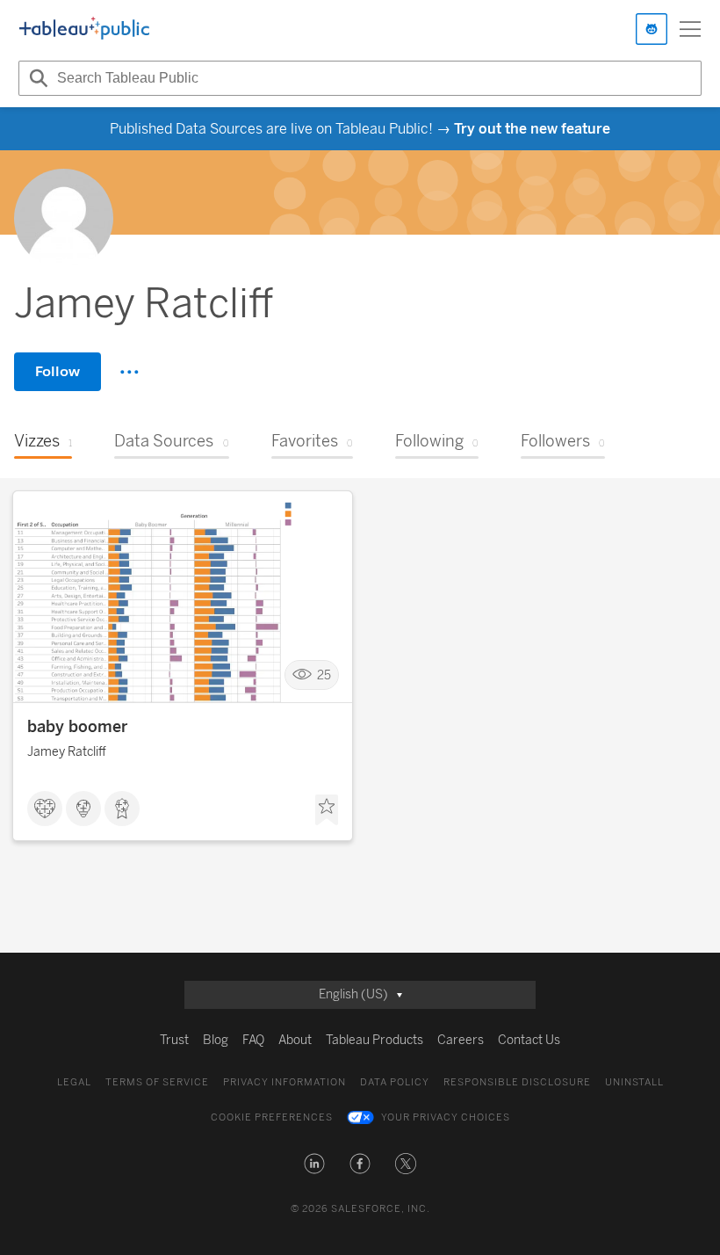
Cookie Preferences (272, 1117)
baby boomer (77, 726)
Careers (460, 1040)
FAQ (253, 1040)
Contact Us (529, 1040)
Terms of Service (157, 1082)
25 (324, 675)
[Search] (36, 78)
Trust (174, 1040)
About (295, 1040)
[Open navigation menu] (690, 29)
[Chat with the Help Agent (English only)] (651, 29)
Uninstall (634, 1082)
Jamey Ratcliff (66, 751)
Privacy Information (284, 1082)
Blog (215, 1040)
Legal (74, 1082)
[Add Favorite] (326, 810)
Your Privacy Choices (445, 1117)
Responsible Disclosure (517, 1082)
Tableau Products (374, 1040)
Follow (57, 371)
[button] (314, 1164)
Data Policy (394, 1082)
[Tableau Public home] (84, 29)
